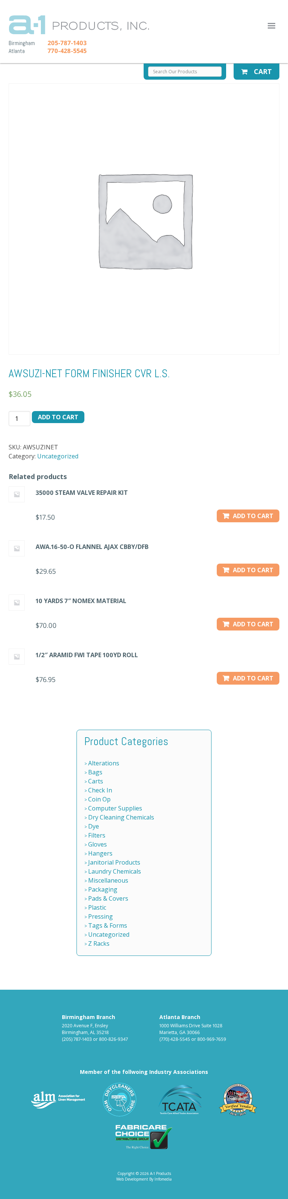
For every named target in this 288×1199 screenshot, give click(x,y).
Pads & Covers (108, 898)
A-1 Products (79, 25)
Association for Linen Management (58, 1099)
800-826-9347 (113, 1039)
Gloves (97, 844)
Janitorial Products (114, 862)
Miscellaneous (108, 880)
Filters (96, 835)
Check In (100, 790)
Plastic (97, 907)
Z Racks (99, 943)
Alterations (103, 763)
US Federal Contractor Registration (238, 1099)
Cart (262, 71)
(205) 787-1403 (77, 1039)
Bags (95, 772)
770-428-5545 (67, 51)
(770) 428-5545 (174, 1039)
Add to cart (58, 417)
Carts (95, 781)
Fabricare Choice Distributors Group (144, 1136)
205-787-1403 (67, 43)
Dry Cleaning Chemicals (121, 817)
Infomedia (163, 1179)
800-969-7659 (211, 1039)
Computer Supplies (115, 808)
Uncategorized (57, 456)
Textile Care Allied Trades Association (178, 1099)
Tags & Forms (107, 925)
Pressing (100, 916)
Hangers (100, 853)
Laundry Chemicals (114, 871)
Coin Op (99, 799)
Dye (93, 826)
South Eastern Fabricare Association (119, 1099)
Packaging (102, 889)
